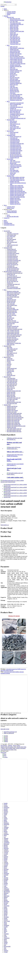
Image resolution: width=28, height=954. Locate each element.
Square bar (12, 133)
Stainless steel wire (14, 202)
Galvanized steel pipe (15, 152)
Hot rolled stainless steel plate (17, 177)
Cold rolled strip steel (15, 41)
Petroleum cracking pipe (16, 100)
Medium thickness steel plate (17, 20)
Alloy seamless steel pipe (16, 62)
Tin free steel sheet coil (15, 110)
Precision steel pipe (14, 55)
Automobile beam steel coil (16, 24)
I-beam (8, 367)
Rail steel (9, 364)
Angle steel (9, 358)
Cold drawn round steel (15, 166)
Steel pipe (12, 76)
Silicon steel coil (14, 34)
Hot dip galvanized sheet (16, 156)
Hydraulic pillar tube (15, 95)
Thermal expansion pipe (16, 70)
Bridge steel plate (14, 28)
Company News (11, 206)
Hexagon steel (10, 369)
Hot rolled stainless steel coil (17, 178)
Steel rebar (12, 129)
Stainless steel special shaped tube (18, 192)
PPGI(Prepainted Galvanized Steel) (12, 271)
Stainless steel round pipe (16, 188)
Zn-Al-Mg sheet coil (15, 115)
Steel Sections (10, 131)
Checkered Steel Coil (15, 44)
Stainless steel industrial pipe (17, 195)
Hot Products (4, 745)
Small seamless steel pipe (16, 59)
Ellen (5, 755)
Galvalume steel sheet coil (16, 107)
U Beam (3, 748)
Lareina (5, 757)
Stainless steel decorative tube (17, 194)
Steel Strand (13, 125)
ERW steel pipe (14, 46)
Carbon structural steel (15, 164)
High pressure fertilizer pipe (17, 98)
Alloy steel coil (13, 35)
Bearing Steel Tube (21, 747)
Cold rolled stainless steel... (15, 477)
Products (6, 16)
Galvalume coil (13, 138)
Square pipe (13, 73)
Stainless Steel (10, 175)
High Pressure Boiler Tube (9, 749)
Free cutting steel (14, 170)
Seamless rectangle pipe (16, 66)
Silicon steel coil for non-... (15, 452)
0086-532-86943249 (9, 733)
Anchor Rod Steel (14, 126)
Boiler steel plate (14, 27)
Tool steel (12, 174)
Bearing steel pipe (14, 90)
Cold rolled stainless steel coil (17, 180)
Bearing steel (13, 163)
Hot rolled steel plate (15, 18)
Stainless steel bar (14, 201)
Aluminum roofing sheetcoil (17, 114)
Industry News (10, 208)
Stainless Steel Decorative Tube (8, 747)
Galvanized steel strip (15, 153)
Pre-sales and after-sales (13, 216)
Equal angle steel (14, 132)
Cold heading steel (14, 167)
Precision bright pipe (15, 80)
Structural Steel (10, 119)
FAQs (8, 215)
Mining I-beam (10, 360)
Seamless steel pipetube (15, 53)
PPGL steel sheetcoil (15, 112)
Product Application (12, 211)
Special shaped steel (12, 368)
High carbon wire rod (15, 128)
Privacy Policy (16, 745)
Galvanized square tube (15, 147)
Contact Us (6, 218)
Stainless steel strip (14, 181)
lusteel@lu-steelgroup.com (10, 731)
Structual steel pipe (14, 91)
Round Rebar (13, 122)
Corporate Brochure (12, 212)
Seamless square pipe (15, 65)
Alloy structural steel (15, 161)
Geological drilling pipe (16, 83)
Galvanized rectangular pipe (17, 143)
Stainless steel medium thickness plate (16, 426)
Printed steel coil (14, 117)
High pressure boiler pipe (16, 97)
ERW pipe (12, 67)
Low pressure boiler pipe (16, 94)
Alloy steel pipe (14, 87)
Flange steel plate (14, 30)
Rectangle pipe (13, 74)
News (5, 205)
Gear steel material (14, 171)
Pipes (8, 45)
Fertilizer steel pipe (14, 72)
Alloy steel (12, 160)
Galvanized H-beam (15, 140)
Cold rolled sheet (14, 42)
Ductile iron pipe (14, 88)
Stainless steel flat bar (15, 204)
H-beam (9, 365)
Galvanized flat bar (14, 139)
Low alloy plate (14, 21)
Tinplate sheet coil (14, 157)
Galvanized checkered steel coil (17, 118)
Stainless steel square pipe (16, 189)
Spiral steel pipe (14, 69)
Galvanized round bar (15, 145)
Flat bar (9, 361)
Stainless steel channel (15, 199)
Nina (5, 754)
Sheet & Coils (10, 17)
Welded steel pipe (14, 49)
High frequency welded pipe (17, 48)
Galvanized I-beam (14, 142)
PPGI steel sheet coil (15, 111)
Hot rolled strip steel (15, 39)
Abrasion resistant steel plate (17, 31)
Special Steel (10, 159)
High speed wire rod (15, 124)
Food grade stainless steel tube (17, 197)
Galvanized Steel (11, 135)
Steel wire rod (13, 121)
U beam (9, 362)
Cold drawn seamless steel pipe (17, 63)
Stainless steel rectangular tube (17, 191)
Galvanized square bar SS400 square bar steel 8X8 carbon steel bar (13, 669)
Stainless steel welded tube (16, 185)
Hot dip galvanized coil (15, 154)
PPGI (8, 101)
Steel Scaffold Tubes (15, 51)
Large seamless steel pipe (16, 60)
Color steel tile (13, 105)
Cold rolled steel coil (15, 38)
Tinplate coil (13, 108)
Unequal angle (10, 371)
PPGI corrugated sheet (15, 104)
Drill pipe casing (14, 79)
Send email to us (5, 525)
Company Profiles (11, 11)
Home (5, 9)
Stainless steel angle (15, 198)
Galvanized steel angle (15, 149)
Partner (8, 14)
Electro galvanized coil (15, 136)
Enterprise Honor (11, 13)
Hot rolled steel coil (15, 37)
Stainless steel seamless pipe (17, 187)
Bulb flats (9, 372)
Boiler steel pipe (14, 84)
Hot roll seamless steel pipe (16, 56)
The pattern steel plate (15, 23)
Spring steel (13, 32)
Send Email (3, 752)
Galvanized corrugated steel (17, 103)
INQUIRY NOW (5, 729)
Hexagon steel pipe (14, 77)
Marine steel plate (14, 25)
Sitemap (10, 745)
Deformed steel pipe (15, 81)
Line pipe (12, 86)
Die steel (12, 168)
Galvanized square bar (15, 146)
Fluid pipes (12, 93)
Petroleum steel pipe (15, 52)
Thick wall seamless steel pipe (17, 58)
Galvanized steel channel (16, 150)
